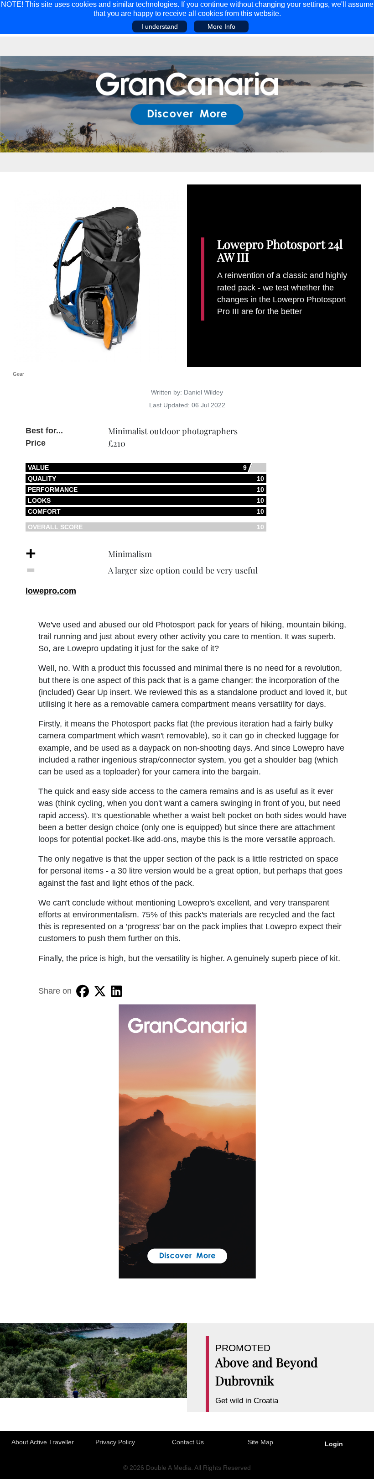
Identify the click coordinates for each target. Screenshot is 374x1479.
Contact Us (188, 1442)
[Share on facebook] (82, 991)
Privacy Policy (115, 1442)
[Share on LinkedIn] (116, 991)
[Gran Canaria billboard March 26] (187, 103)
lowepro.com (51, 590)
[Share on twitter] (100, 991)
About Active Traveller (42, 1442)
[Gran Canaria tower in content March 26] (187, 1140)
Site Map (260, 1442)
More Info (221, 26)
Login (334, 1443)
